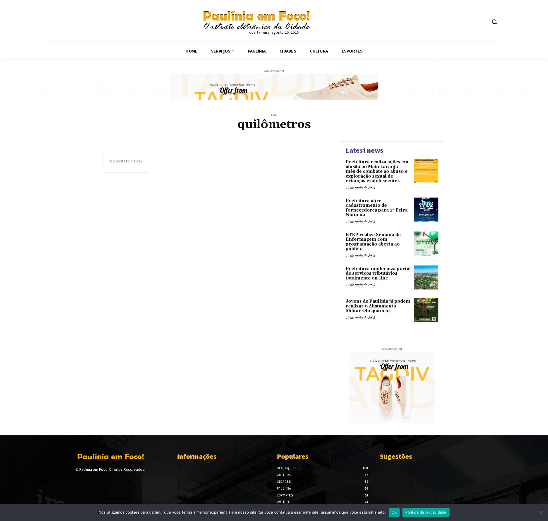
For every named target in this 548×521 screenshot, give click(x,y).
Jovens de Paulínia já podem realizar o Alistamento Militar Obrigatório (378, 306)
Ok (394, 512)
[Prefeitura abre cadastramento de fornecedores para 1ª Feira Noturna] (426, 210)
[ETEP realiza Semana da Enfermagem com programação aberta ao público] (426, 244)
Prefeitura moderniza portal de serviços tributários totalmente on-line (378, 273)
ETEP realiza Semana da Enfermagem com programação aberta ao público (373, 242)
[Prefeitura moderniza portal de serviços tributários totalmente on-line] (426, 277)
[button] (494, 22)
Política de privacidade (426, 512)
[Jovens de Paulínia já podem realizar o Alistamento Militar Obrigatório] (426, 310)
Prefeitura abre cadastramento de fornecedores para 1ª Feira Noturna (377, 208)
